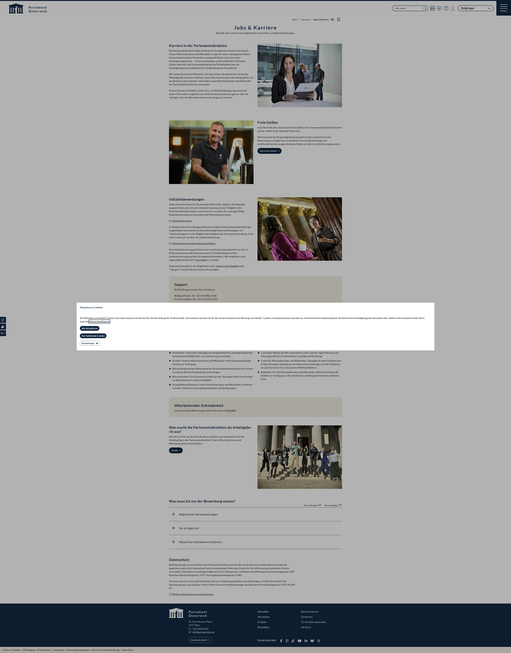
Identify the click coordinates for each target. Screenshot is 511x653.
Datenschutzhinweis (99, 321)
